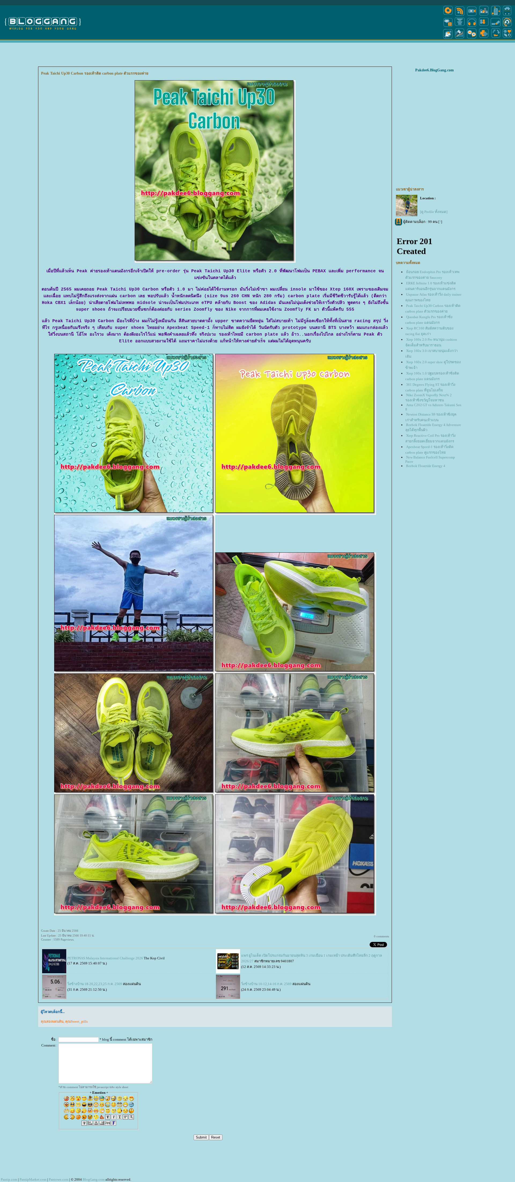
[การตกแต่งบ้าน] (484, 15)
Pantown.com (58, 1179)
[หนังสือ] (496, 26)
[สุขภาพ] (484, 38)
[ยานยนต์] (507, 15)
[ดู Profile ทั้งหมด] (433, 212)
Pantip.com (9, 1179)
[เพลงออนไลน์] (472, 26)
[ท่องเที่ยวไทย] (448, 38)
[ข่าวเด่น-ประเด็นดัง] (460, 15)
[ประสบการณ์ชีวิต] (496, 38)
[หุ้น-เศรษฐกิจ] (460, 38)
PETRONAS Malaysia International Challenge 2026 (105, 958)
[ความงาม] (448, 26)
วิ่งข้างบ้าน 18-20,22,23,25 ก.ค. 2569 (94, 984)
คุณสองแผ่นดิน (52, 1021)
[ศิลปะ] (507, 26)
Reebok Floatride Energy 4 (425, 466)
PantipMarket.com (33, 1179)
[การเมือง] (460, 26)
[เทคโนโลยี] (496, 15)
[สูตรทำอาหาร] (448, 15)
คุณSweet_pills (76, 1021)
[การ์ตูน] (472, 38)
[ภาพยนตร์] (472, 15)
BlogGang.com (94, 1179)
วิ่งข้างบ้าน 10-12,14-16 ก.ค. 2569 (266, 984)
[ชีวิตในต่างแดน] (507, 38)
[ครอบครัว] (484, 26)
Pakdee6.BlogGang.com (434, 70)
